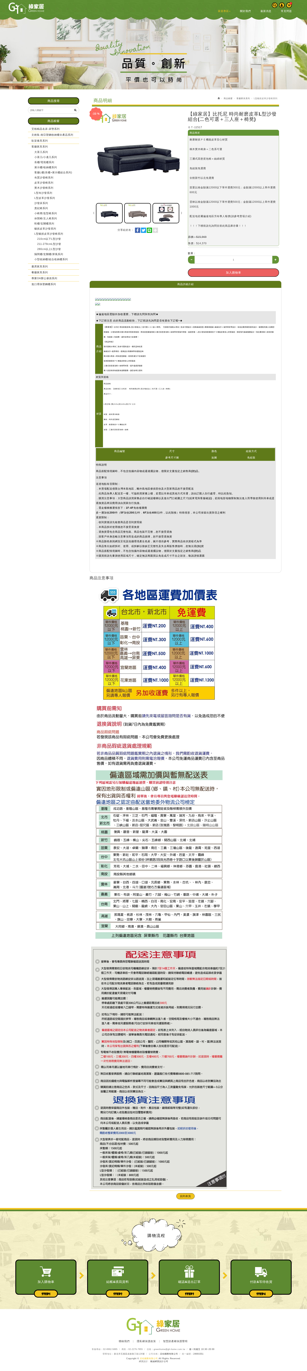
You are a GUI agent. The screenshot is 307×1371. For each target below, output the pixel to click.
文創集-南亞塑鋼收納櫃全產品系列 (52, 134)
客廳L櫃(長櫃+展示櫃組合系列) (53, 172)
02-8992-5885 (110, 1349)
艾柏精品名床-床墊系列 (45, 129)
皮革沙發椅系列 (43, 182)
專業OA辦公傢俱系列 (44, 278)
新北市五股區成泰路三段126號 (129, 1354)
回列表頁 (185, 1196)
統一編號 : (187, 1354)
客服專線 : (97, 1349)
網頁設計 (143, 1361)
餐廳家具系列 (39, 272)
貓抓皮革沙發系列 (45, 228)
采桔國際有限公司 (26, 8)
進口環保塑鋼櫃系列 (43, 284)
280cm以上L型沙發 (49, 249)
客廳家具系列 (39, 146)
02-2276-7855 (135, 1349)
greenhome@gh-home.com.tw (169, 1349)
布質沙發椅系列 (43, 177)
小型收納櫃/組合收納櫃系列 (51, 259)
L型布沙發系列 (43, 193)
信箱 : (150, 1349)
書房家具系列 (39, 266)
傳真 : (125, 1349)
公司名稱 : (154, 1354)
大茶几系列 (41, 152)
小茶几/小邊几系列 (45, 157)
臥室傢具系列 (39, 140)
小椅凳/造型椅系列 (45, 213)
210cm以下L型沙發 (49, 239)
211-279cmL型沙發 (49, 244)
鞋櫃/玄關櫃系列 (44, 223)
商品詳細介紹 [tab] (185, 284)
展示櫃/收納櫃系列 (45, 167)
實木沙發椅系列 (43, 187)
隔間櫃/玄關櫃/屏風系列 (48, 254)
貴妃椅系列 (41, 208)
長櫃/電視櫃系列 (44, 162)
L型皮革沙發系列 (44, 198)
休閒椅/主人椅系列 (45, 218)
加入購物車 (233, 272)
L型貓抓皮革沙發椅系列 (48, 233)
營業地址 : (108, 1354)
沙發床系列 (41, 203)
